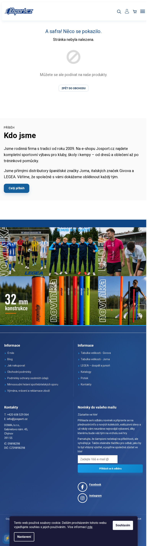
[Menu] (139, 11)
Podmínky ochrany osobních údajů (27, 376)
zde (88, 527)
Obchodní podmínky (19, 369)
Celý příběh (16, 188)
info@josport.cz (17, 417)
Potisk (83, 376)
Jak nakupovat (16, 363)
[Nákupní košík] (132, 11)
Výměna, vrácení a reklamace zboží (28, 388)
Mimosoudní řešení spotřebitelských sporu (32, 382)
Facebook (94, 482)
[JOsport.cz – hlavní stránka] (19, 11)
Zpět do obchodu (72, 88)
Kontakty (84, 382)
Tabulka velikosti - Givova (94, 351)
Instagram (94, 493)
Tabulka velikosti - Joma (94, 357)
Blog (10, 357)
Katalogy (84, 369)
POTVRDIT (108, 467)
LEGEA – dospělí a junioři (94, 363)
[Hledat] (116, 11)
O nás (10, 351)
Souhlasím (121, 525)
